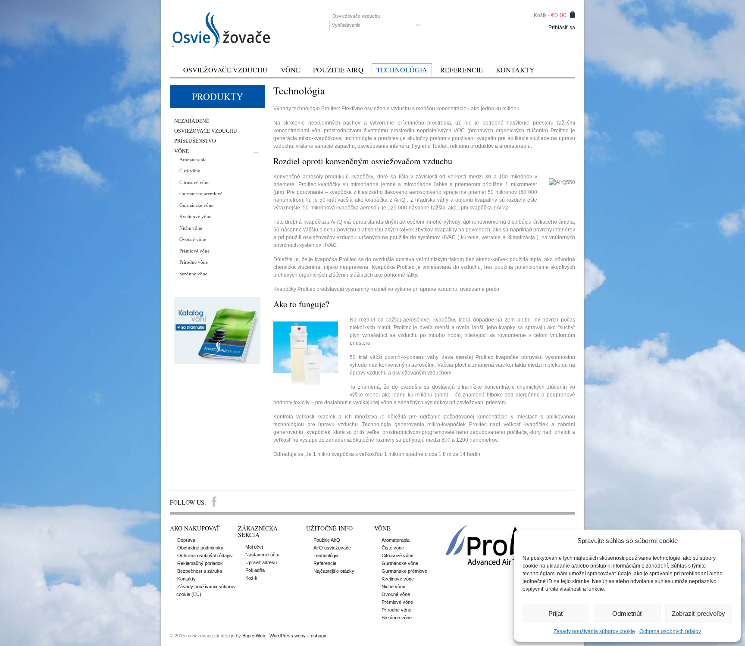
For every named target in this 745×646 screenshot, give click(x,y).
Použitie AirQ (338, 69)
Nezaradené (191, 121)
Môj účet (254, 546)
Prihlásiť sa (561, 28)
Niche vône (190, 228)
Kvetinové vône (195, 216)
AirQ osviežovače (332, 547)
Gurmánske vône (196, 205)
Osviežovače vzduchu (225, 69)
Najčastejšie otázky (333, 571)
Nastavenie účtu (262, 554)
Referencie (461, 69)
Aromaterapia (193, 159)
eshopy (318, 635)
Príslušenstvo (195, 141)
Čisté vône (189, 170)
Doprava (186, 540)
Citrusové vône (194, 182)
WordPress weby (287, 635)
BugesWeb (253, 635)
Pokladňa (255, 570)
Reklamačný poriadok (200, 563)
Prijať (555, 613)
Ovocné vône (192, 239)
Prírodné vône (193, 262)
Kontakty (515, 69)
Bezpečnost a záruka (199, 571)
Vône (290, 69)
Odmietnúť (627, 613)
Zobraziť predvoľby (698, 613)
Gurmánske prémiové (200, 193)
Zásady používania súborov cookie (594, 631)
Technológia (401, 69)
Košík (251, 577)
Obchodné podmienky (200, 547)
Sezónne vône (193, 273)
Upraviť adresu (261, 562)
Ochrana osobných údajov (670, 631)
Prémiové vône (194, 250)
